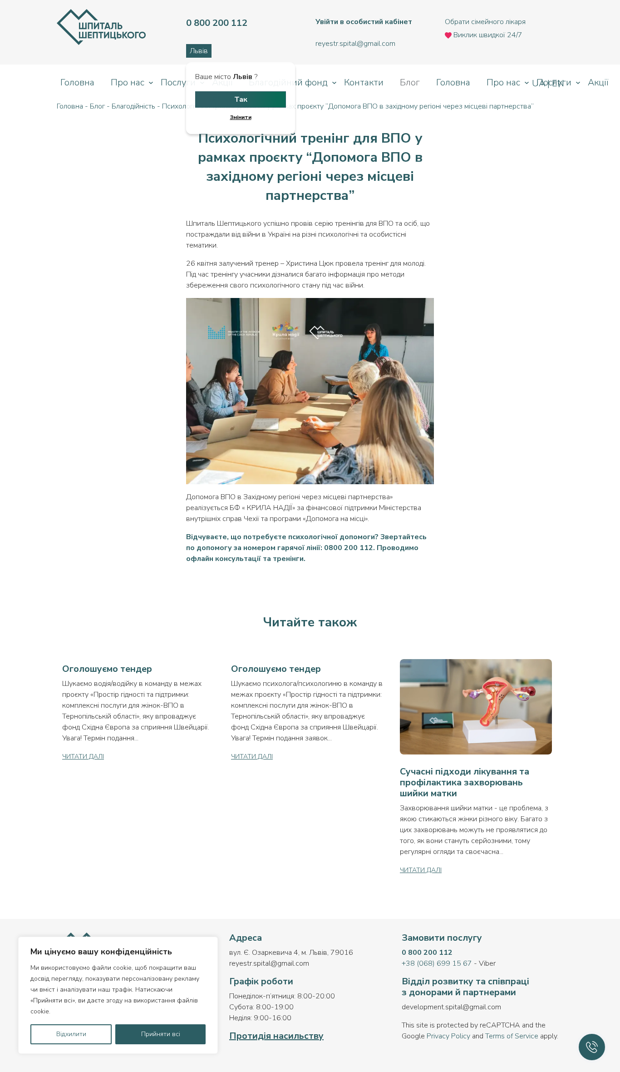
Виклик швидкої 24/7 (487, 35)
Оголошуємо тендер (107, 669)
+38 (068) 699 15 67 (437, 963)
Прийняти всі (160, 1034)
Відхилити (71, 1034)
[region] (118, 995)
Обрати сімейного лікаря (485, 22)
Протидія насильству (276, 1036)
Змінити (240, 117)
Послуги (178, 82)
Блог (410, 82)
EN (557, 83)
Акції (598, 82)
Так (240, 99)
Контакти (364, 82)
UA (539, 83)
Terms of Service (511, 1036)
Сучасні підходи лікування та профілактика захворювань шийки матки (464, 782)
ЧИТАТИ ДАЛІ (83, 756)
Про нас (127, 82)
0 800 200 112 (427, 953)
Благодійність (133, 106)
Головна (77, 82)
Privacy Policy (448, 1036)
